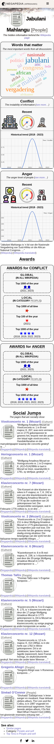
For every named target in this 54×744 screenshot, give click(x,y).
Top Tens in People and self (21, 734)
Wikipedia (6, 253)
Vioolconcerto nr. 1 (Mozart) (21, 421)
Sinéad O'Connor (13, 692)
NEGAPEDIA (21, 3)
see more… (42, 104)
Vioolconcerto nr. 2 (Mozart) (21, 516)
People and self (25, 731)
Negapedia (7, 449)
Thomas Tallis (11, 575)
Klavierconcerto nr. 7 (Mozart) (22, 483)
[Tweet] (27, 742)
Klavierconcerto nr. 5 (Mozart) (22, 600)
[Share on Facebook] (21, 742)
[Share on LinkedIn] (33, 742)
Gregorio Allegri (12, 667)
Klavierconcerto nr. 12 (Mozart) (23, 633)
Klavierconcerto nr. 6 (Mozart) (22, 546)
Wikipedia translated (25, 253)
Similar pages (13, 728)
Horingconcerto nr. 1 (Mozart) (22, 454)
